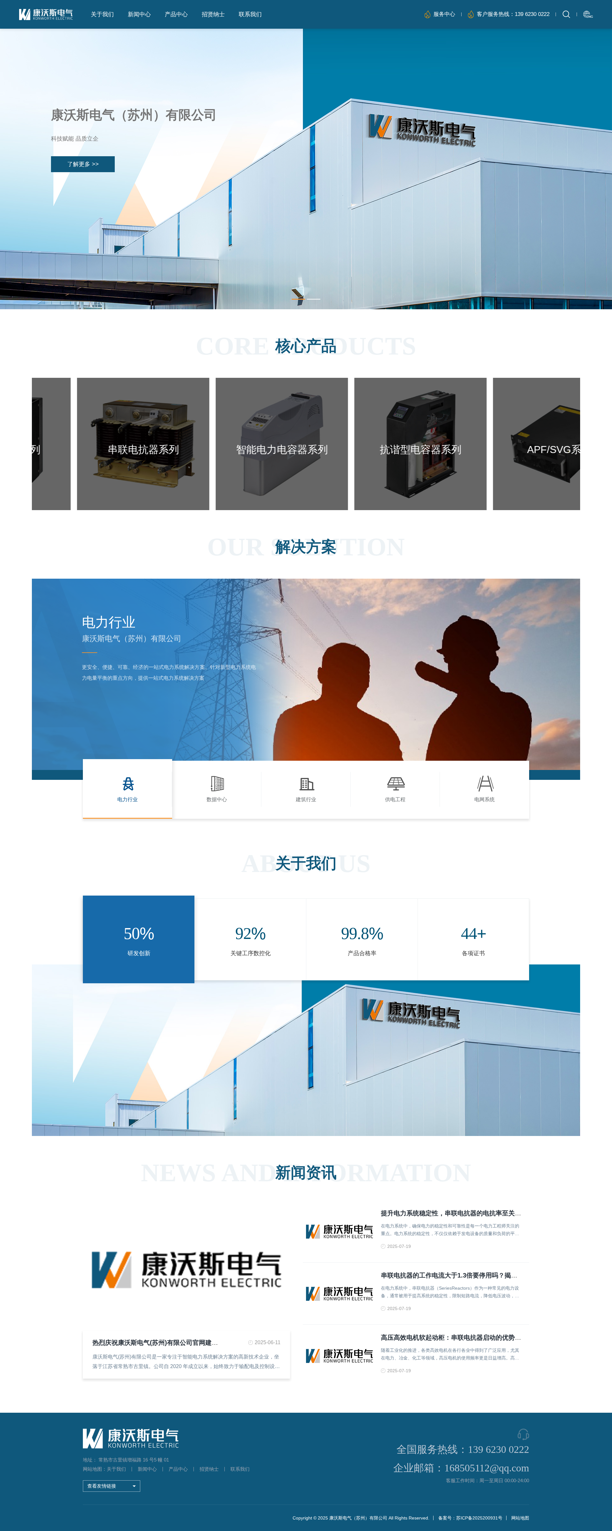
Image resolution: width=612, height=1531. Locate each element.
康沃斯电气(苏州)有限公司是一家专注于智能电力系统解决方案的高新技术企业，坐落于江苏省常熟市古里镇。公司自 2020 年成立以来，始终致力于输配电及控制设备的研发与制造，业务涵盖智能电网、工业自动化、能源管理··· (186, 1362)
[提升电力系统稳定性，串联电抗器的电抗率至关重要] (339, 1231)
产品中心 (176, 14)
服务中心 (444, 14)
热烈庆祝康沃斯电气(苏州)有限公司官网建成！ (158, 1342)
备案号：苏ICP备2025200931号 (470, 1518)
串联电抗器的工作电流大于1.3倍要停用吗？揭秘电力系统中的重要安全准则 (487, 1275)
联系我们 (250, 14)
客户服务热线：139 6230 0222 (513, 14)
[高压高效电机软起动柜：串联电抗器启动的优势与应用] (339, 1355)
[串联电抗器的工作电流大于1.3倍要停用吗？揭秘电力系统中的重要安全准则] (339, 1293)
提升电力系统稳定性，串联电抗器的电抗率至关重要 (454, 1213)
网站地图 (520, 1518)
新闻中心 (139, 14)
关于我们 (102, 14)
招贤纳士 (213, 14)
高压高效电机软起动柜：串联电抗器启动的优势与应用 (457, 1337)
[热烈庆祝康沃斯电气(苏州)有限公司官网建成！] (186, 1269)
